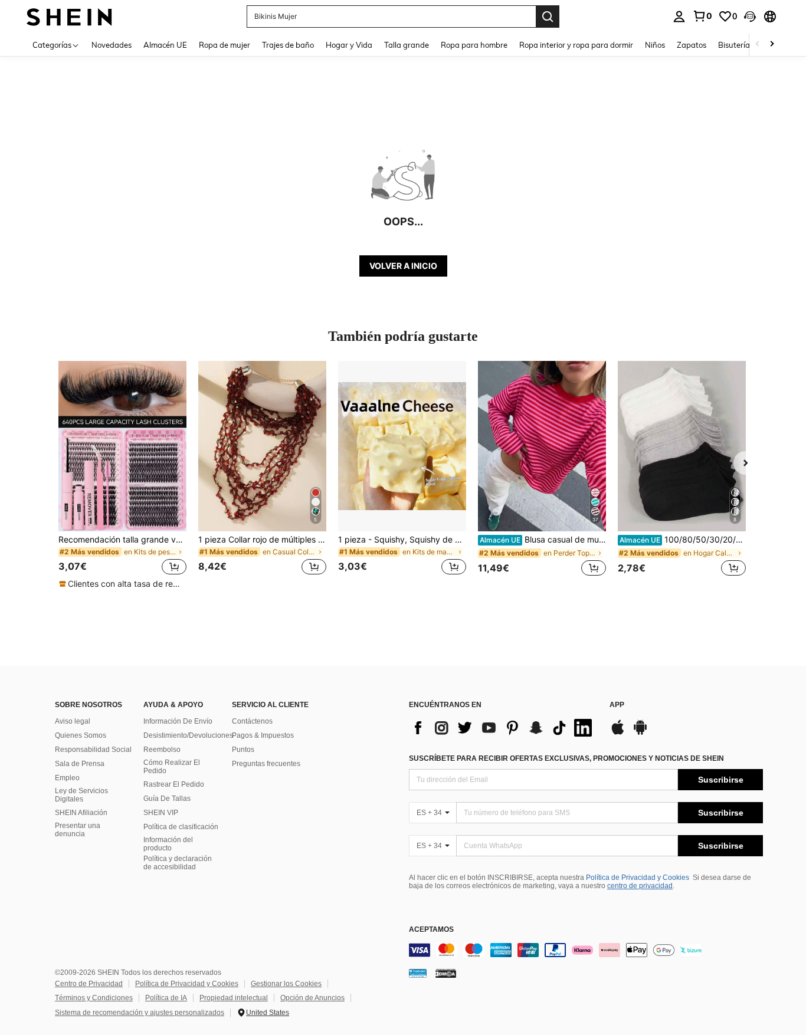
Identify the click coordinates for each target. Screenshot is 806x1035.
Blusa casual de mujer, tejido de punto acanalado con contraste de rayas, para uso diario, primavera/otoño (543, 539)
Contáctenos (252, 721)
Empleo (67, 778)
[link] (702, 16)
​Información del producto (168, 844)
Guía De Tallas (167, 798)
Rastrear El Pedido (173, 784)
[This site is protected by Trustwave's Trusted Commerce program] (418, 972)
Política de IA (166, 998)
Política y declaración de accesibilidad (177, 863)
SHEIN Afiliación (81, 813)
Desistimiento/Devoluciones (188, 735)
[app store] (618, 733)
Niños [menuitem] (655, 45)
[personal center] (679, 16)
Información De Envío (177, 721)
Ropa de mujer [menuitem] (224, 45)
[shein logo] (69, 16)
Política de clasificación (180, 827)
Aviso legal (72, 721)
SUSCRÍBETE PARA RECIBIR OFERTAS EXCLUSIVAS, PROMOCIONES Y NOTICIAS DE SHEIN (566, 758)
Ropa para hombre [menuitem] (474, 45)
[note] (122, 584)
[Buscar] (547, 16)
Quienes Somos (80, 735)
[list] (503, 728)
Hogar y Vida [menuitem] (349, 45)
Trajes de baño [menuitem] (288, 45)
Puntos (243, 749)
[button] (750, 16)
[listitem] (122, 475)
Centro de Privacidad (89, 984)
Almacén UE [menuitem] (165, 45)
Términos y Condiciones (94, 998)
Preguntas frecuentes (266, 764)
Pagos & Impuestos (263, 735)
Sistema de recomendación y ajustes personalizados (139, 1012)
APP (617, 705)
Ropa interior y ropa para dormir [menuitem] (576, 45)
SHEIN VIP (160, 813)
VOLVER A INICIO (403, 266)
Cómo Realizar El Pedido (171, 766)
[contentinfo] (586, 950)
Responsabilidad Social (93, 749)
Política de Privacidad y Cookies (637, 877)
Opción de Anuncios (312, 998)
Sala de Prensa (79, 764)
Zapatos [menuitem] (691, 45)
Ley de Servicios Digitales (81, 795)
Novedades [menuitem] (111, 45)
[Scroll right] (772, 44)
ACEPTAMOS (431, 930)
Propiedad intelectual (233, 998)
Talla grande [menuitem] (406, 45)
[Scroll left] (757, 44)
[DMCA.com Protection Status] (445, 972)
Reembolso (162, 749)
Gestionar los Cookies (286, 984)
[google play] (640, 733)
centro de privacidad (640, 886)
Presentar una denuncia (77, 830)
